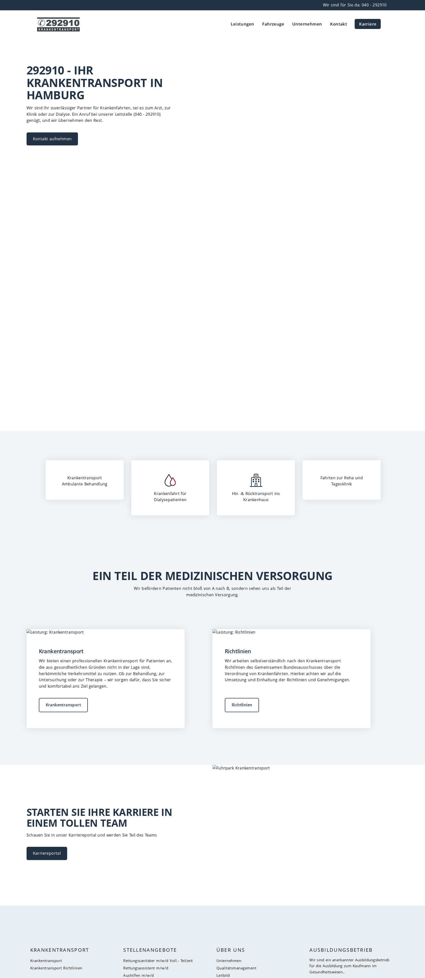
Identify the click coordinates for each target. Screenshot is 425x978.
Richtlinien (242, 705)
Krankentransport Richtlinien (56, 967)
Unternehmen (307, 24)
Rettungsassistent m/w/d (145, 967)
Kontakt (338, 24)
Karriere (367, 24)
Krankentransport (63, 705)
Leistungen (242, 24)
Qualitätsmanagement (236, 967)
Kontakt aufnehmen (52, 139)
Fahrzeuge (273, 24)
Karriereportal (47, 853)
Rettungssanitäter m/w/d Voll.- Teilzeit (158, 960)
